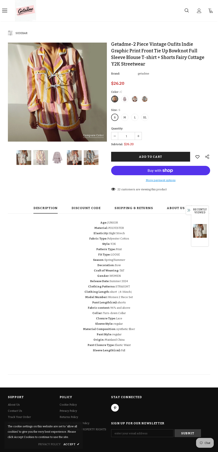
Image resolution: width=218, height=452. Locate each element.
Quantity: (117, 128)
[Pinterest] (115, 408)
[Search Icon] (187, 11)
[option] (57, 92)
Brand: (115, 73)
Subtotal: (117, 144)
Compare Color (93, 135)
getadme (143, 73)
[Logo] (25, 10)
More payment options (161, 180)
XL (144, 117)
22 (119, 189)
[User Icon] (199, 11)
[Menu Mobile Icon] (4, 10)
